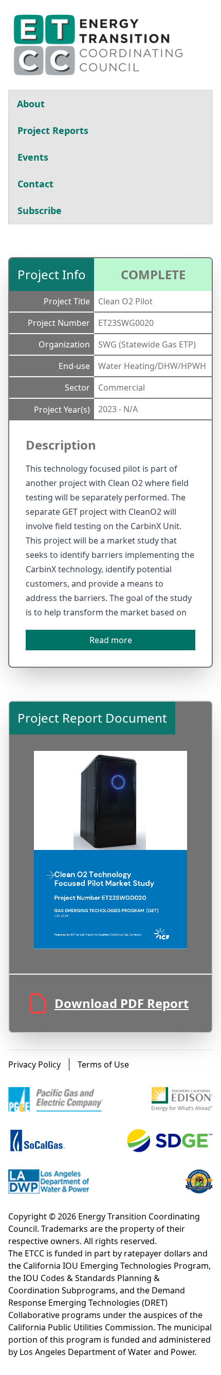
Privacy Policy (34, 1064)
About (31, 104)
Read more (110, 640)
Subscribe (39, 210)
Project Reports (52, 130)
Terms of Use (103, 1064)
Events (32, 157)
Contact (35, 184)
